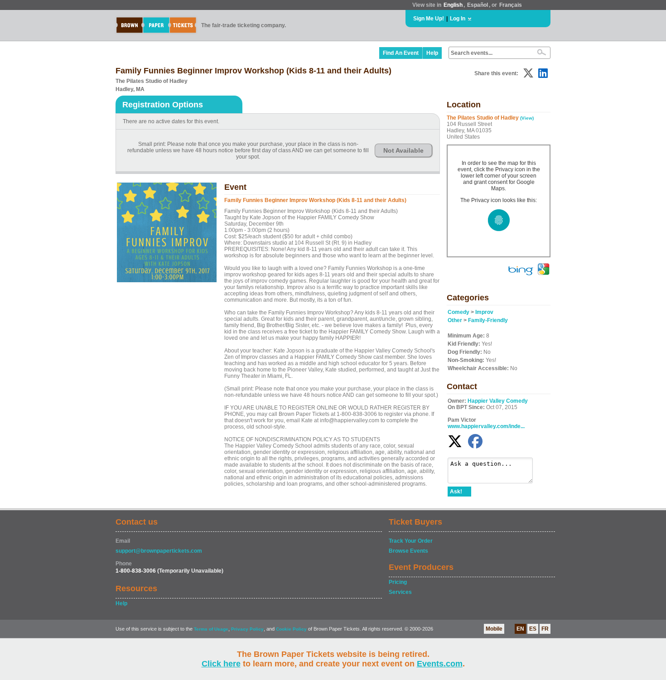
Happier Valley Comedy (498, 401)
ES (532, 629)
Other (455, 320)
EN (520, 629)
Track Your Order (411, 541)
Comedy (458, 312)
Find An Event (401, 53)
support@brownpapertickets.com (159, 551)
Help (432, 53)
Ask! (456, 491)
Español (477, 5)
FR (545, 629)
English (453, 5)
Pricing (398, 582)
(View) (527, 118)
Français (510, 5)
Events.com (440, 663)
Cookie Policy (291, 629)
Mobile (494, 629)
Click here (221, 663)
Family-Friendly (488, 320)
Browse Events (408, 551)
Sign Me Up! (428, 18)
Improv (484, 312)
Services (400, 592)
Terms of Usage (211, 629)
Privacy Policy (247, 629)
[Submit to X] (528, 73)
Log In (457, 18)
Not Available (403, 150)
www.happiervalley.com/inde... (486, 426)
